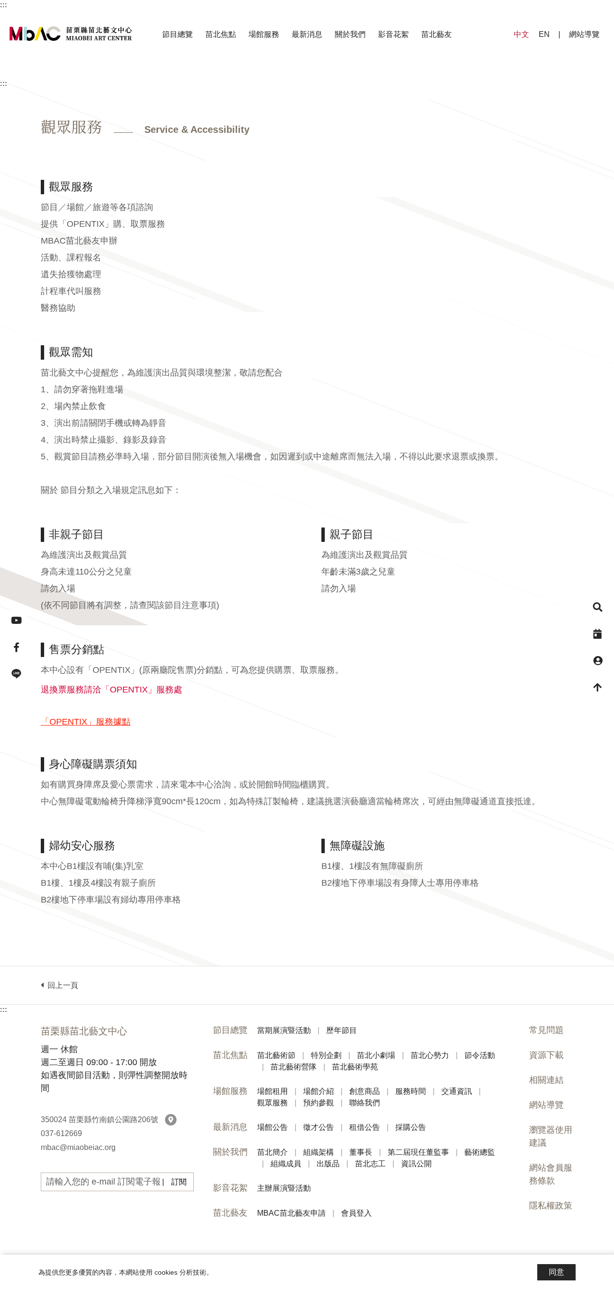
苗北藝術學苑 (510, 73)
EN (544, 34)
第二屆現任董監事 (245, 73)
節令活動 (364, 73)
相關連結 (546, 1080)
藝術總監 (322, 73)
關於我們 (350, 34)
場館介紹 (153, 73)
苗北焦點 (220, 34)
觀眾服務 (399, 73)
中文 (521, 34)
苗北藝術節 (100, 73)
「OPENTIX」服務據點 (85, 722)
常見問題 (546, 1030)
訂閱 (179, 1182)
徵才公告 (276, 73)
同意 (556, 1272)
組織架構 (115, 73)
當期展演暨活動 (276, 73)
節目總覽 (177, 34)
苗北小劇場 (230, 73)
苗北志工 (499, 73)
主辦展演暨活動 (307, 73)
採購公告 (399, 73)
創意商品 (215, 73)
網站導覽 (584, 34)
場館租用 (92, 73)
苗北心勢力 (299, 73)
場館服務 (263, 34)
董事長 (172, 73)
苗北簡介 (53, 73)
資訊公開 (560, 73)
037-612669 (61, 1133)
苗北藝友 (436, 34)
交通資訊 (337, 73)
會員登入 (357, 73)
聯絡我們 (522, 73)
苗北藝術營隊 (434, 73)
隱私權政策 (550, 1205)
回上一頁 (61, 985)
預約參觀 (460, 73)
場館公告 (215, 73)
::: (3, 5)
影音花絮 (393, 34)
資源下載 (546, 1055)
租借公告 (337, 73)
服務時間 (276, 73)
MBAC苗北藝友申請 (276, 73)
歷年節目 (349, 73)
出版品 (441, 73)
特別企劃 (165, 73)
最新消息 (307, 34)
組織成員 (383, 73)
